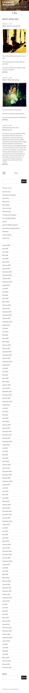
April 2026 (5, 258)
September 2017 (7, 598)
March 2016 (5, 657)
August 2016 (6, 641)
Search (24, 181)
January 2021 (6, 468)
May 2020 (5, 494)
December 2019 (7, 511)
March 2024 (5, 341)
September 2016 (7, 637)
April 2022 (5, 418)
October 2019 (6, 518)
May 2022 (5, 415)
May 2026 (5, 255)
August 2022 (6, 405)
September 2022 (7, 401)
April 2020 (5, 498)
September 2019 (7, 521)
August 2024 (6, 325)
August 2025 (6, 285)
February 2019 (6, 544)
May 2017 (5, 611)
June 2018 (5, 571)
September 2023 (7, 361)
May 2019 (5, 534)
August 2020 (6, 484)
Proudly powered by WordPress (10, 689)
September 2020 (7, 481)
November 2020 (7, 474)
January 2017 (6, 624)
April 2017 (5, 614)
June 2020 (5, 491)
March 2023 (5, 381)
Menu (15, 13)
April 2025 (5, 298)
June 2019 (5, 531)
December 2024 (7, 312)
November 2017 (7, 591)
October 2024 (6, 318)
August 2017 (6, 601)
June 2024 (5, 331)
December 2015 (7, 667)
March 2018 (5, 578)
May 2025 (5, 295)
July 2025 (5, 288)
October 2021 (6, 438)
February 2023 (6, 385)
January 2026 (6, 268)
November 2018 (7, 554)
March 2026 (5, 262)
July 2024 (5, 328)
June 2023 (5, 371)
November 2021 (7, 435)
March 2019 (5, 541)
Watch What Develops (10, 80)
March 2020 (5, 501)
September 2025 (7, 282)
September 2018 (7, 561)
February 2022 (6, 425)
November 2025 (7, 275)
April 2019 (5, 538)
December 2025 (7, 272)
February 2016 (6, 661)
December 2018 (7, 551)
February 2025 (6, 305)
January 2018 (6, 584)
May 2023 (5, 375)
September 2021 (7, 441)
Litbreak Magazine (8, 3)
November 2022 (7, 395)
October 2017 (6, 594)
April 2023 (5, 378)
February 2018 (6, 581)
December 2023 (7, 351)
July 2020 (5, 488)
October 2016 (6, 634)
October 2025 (6, 278)
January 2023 (6, 388)
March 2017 (5, 617)
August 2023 (6, 365)
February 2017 (6, 621)
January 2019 (6, 548)
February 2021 (6, 464)
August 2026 (6, 245)
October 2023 (6, 358)
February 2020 (6, 504)
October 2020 (6, 478)
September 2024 (7, 322)
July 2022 (5, 408)
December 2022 (7, 391)
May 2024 (5, 335)
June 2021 (5, 451)
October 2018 (6, 558)
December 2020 (7, 471)
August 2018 (6, 564)
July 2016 (5, 644)
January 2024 (6, 348)
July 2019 (5, 528)
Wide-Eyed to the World (11, 26)
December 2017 (7, 588)
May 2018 (5, 574)
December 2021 (7, 431)
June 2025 (5, 292)
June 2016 (5, 647)
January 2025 (6, 308)
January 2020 (6, 508)
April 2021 (5, 458)
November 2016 (7, 631)
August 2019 (6, 524)
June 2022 (5, 411)
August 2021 (6, 445)
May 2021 (5, 454)
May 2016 (5, 651)
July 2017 (5, 604)
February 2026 (6, 265)
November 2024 (7, 315)
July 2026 (5, 248)
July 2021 (5, 448)
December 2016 (7, 627)
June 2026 (5, 252)
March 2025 (5, 302)
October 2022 (6, 398)
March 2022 (5, 421)
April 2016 (5, 654)
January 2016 (6, 664)
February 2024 (6, 345)
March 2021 (5, 461)
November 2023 (7, 355)
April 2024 (5, 338)
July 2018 (5, 568)
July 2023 (5, 368)
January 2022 (6, 428)
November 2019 (7, 514)
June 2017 (5, 607)
